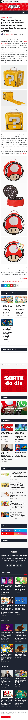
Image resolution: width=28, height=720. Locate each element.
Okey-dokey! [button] (6, 717)
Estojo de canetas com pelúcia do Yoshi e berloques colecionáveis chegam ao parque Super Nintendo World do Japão (18, 475)
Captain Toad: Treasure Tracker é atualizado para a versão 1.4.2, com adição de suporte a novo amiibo (7, 309)
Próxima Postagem (21, 364)
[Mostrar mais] (17, 285)
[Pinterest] (11, 285)
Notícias (17, 281)
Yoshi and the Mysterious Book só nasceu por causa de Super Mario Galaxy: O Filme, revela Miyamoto (21, 588)
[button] (24, 2)
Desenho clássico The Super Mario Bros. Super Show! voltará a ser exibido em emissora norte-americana (7, 636)
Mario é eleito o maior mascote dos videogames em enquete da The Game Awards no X (20, 455)
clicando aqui (19, 62)
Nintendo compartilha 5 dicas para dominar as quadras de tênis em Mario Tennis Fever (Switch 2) (21, 681)
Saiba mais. (10, 713)
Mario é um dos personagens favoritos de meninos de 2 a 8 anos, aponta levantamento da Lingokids (7, 436)
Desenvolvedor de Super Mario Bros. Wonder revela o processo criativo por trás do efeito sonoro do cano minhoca (20, 436)
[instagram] (17, 565)
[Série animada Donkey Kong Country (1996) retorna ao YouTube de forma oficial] (21, 648)
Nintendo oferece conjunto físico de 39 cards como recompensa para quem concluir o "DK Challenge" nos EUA (18, 515)
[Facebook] (2, 285)
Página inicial (4, 17)
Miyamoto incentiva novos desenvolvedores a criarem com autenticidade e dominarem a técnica (6, 682)
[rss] (21, 565)
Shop (21, 281)
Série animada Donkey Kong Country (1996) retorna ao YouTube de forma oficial (20, 655)
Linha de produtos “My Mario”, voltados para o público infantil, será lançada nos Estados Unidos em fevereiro (20, 309)
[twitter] (10, 565)
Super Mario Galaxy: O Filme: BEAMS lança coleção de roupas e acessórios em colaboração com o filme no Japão (7, 589)
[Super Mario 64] (7, 447)
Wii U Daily (24, 278)
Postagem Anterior (6, 364)
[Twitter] (5, 285)
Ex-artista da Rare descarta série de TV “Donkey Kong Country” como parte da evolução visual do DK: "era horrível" (21, 636)
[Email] (14, 285)
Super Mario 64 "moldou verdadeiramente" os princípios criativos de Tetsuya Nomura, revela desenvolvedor (7, 456)
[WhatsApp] (8, 285)
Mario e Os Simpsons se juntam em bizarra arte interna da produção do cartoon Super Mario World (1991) (6, 656)
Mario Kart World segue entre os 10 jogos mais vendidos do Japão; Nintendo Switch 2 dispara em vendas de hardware (18, 485)
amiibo (10, 17)
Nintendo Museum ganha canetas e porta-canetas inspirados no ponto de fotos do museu (18, 494)
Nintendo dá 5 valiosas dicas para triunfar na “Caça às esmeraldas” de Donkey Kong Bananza (20, 701)
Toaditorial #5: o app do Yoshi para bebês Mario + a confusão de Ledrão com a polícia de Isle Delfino (7, 701)
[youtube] (14, 565)
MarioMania (12, 281)
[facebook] (7, 565)
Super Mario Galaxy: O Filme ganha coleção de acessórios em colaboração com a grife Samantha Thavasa (20, 609)
